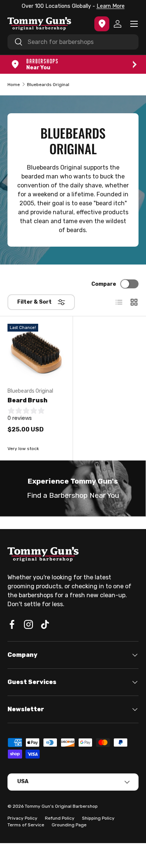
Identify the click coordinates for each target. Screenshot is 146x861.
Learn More (111, 6)
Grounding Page (69, 824)
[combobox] (73, 42)
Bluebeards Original (48, 84)
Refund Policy (59, 818)
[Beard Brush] (36, 352)
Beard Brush (27, 400)
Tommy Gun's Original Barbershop (61, 806)
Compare (103, 284)
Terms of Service (25, 824)
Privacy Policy (22, 818)
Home (13, 84)
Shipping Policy (98, 818)
